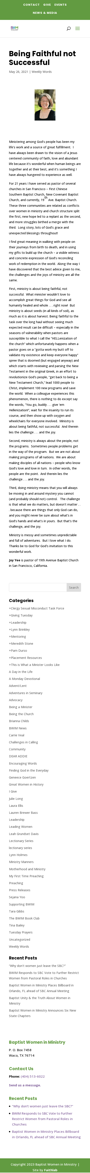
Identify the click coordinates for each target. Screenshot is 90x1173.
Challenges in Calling (23, 742)
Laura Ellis (16, 806)
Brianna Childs (19, 721)
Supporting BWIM (21, 904)
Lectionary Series (21, 841)
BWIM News (18, 728)
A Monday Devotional (24, 679)
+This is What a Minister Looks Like (34, 665)
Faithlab (50, 1170)
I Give (13, 791)
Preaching (16, 883)
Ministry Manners (21, 862)
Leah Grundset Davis (24, 834)
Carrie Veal (16, 735)
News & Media (45, 13)
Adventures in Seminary (25, 693)
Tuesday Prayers (21, 932)
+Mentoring (17, 636)
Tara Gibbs (16, 911)
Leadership (16, 820)
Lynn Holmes (18, 855)
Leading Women (20, 827)
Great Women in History (26, 784)
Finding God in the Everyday (28, 770)
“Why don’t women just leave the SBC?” (37, 966)
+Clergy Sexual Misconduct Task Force (36, 608)
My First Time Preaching (26, 876)
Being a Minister (20, 707)
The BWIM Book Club (24, 918)
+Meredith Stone (21, 643)
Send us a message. (25, 1085)
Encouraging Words (23, 763)
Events (60, 5)
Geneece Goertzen (22, 777)
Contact (31, 5)
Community (17, 749)
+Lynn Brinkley (19, 629)
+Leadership (17, 622)
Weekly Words (42, 72)
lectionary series (20, 848)
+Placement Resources (25, 658)
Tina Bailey (16, 925)
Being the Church (21, 714)
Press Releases (19, 890)
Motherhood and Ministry (27, 869)
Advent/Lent (18, 686)
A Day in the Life (21, 672)
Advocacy (15, 700)
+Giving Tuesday (21, 615)
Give (47, 5)
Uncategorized (19, 939)
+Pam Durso (18, 650)
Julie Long (16, 799)
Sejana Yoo (17, 897)
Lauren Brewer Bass (23, 813)
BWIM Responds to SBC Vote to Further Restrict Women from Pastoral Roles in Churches (42, 1118)
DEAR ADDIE (18, 756)
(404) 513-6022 (33, 1076)
